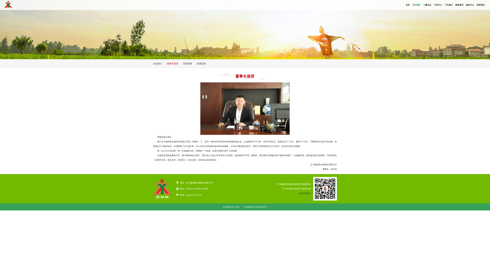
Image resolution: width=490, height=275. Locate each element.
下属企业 (427, 5)
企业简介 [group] (157, 63)
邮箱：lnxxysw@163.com (189, 194)
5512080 (204, 189)
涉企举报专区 (305, 193)
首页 (408, 5)
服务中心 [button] (470, 5)
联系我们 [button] (481, 5)
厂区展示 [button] (449, 5)
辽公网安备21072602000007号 (255, 207)
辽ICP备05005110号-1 (231, 207)
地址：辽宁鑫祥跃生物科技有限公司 (194, 182)
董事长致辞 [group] (172, 63)
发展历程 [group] (201, 63)
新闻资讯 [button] (459, 5)
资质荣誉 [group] (187, 63)
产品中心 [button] (438, 5)
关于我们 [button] (416, 5)
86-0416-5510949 (193, 189)
